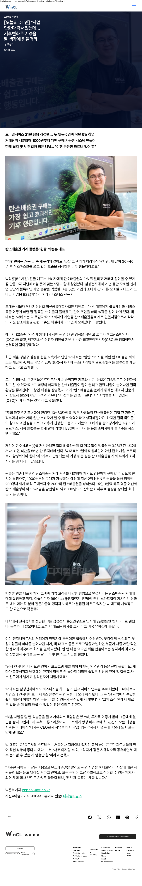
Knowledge (105, 853)
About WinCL (131, 850)
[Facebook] (90, 817)
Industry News (107, 850)
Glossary (104, 856)
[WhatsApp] (109, 817)
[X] (38, 835)
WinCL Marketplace (80, 856)
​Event (103, 859)
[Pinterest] (127, 817)
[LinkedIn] (118, 817)
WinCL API (77, 859)
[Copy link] (136, 817)
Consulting (93, 855)
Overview (76, 850)
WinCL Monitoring (79, 853)
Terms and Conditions (129, 869)
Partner (118, 850)
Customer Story (107, 862)
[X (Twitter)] (99, 817)
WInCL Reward (78, 862)
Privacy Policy (116, 869)
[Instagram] (30, 835)
